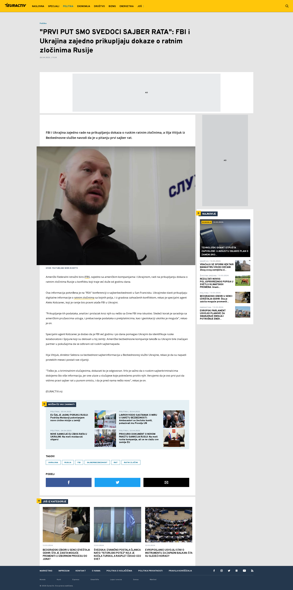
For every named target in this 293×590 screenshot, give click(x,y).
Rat (116, 462)
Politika (43, 23)
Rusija (67, 462)
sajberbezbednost (97, 462)
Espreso (75, 579)
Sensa (135, 579)
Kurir (59, 579)
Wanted (153, 579)
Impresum (63, 571)
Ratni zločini (131, 462)
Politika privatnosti (150, 571)
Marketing (46, 571)
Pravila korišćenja (180, 571)
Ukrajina (53, 462)
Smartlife (94, 579)
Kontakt (81, 571)
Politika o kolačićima (119, 571)
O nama (96, 571)
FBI (87, 277)
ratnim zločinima (84, 297)
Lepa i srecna (116, 579)
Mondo (42, 579)
